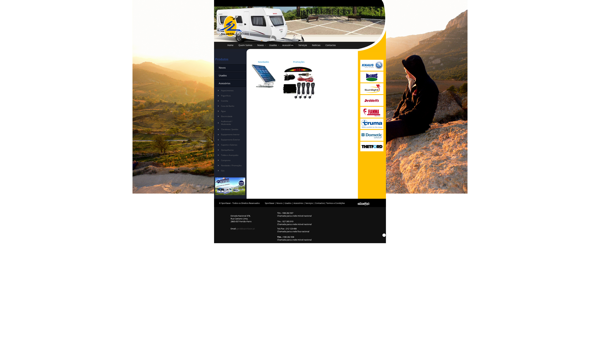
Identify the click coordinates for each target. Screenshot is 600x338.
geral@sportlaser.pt (246, 228)
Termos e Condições (335, 203)
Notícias (316, 45)
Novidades (263, 62)
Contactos (330, 45)
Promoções (299, 62)
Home (230, 45)
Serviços (302, 45)
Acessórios (287, 45)
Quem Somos (245, 45)
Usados (273, 45)
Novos (260, 45)
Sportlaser (269, 203)
